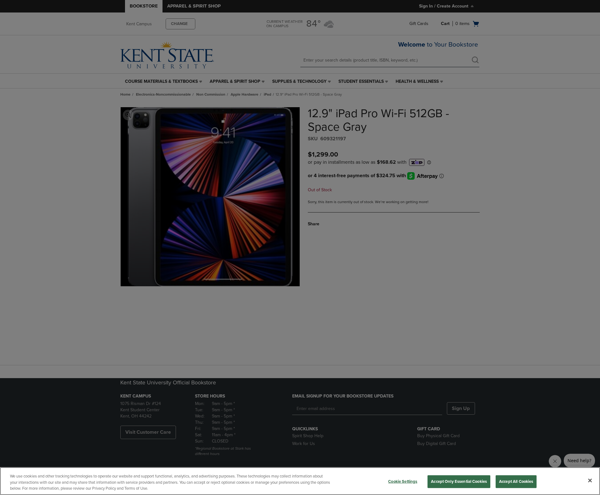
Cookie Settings (402, 481)
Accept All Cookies (516, 481)
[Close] (590, 480)
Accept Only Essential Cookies (459, 481)
